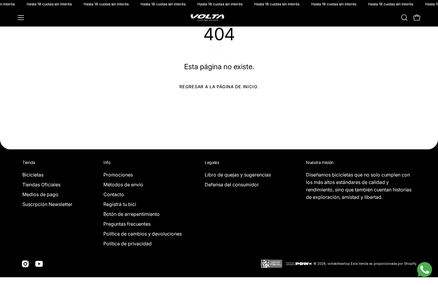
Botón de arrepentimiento (131, 214)
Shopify (410, 263)
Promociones (118, 175)
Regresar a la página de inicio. (218, 86)
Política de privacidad (127, 244)
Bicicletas (33, 175)
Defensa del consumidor (232, 185)
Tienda (28, 162)
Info (107, 162)
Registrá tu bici (119, 204)
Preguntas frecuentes (126, 224)
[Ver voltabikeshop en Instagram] (25, 263)
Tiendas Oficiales (41, 185)
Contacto (113, 194)
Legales (212, 162)
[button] (404, 17)
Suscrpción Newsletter (47, 204)
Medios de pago (40, 194)
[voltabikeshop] (219, 17)
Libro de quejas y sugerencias (238, 175)
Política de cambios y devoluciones (142, 234)
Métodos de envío (123, 185)
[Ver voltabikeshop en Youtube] (39, 263)
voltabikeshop (338, 263)
